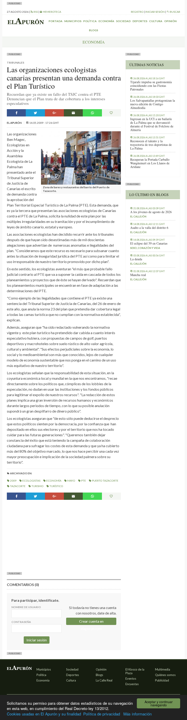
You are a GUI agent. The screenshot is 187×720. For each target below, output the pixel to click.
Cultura (155, 21)
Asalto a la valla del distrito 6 (149, 228)
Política (90, 21)
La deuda (136, 259)
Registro (137, 11)
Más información (137, 714)
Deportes (139, 21)
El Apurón (14, 122)
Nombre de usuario (26, 607)
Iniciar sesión (155, 11)
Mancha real (138, 275)
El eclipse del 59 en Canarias (148, 243)
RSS (35, 11)
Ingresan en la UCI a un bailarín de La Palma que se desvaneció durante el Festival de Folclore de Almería (151, 124)
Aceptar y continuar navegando (159, 703)
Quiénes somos (165, 675)
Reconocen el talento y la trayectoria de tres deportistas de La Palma (151, 144)
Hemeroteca (51, 11)
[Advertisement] (64, 535)
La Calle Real (104, 680)
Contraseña (21, 622)
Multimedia (162, 669)
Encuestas (132, 684)
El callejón (138, 216)
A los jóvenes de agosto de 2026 (151, 212)
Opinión (170, 21)
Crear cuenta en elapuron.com (91, 622)
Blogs (93, 30)
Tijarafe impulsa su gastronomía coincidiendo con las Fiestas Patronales (151, 85)
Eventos (130, 678)
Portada (55, 21)
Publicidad (162, 680)
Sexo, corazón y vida (145, 247)
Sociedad (123, 21)
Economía (106, 21)
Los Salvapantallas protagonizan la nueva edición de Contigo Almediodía (152, 104)
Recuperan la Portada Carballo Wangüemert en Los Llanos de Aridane (149, 163)
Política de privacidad (101, 714)
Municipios (72, 21)
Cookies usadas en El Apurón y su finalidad (44, 714)
